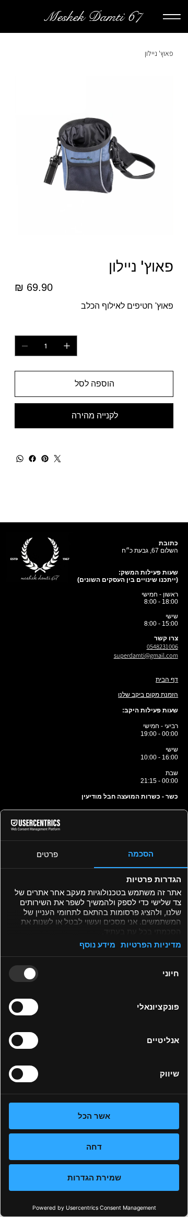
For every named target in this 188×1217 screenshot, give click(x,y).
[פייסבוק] (32, 458)
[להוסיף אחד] (66, 345)
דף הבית (167, 679)
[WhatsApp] (20, 458)
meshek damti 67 (92, 16)
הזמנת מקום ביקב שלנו (148, 694)
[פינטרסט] (45, 458)
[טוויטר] (57, 458)
